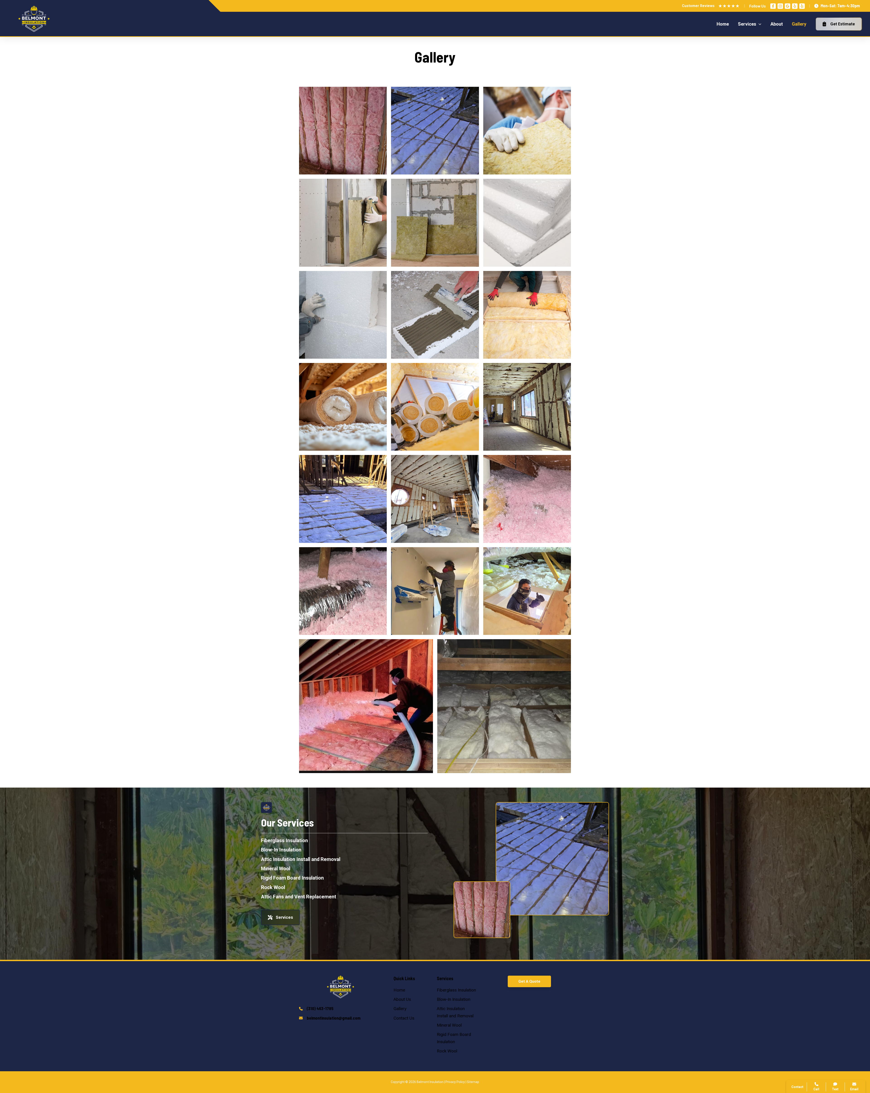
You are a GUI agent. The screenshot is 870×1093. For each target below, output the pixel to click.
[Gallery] (400, 1008)
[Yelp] (795, 6)
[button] (529, 981)
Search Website (813, 1037)
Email (854, 1089)
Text (835, 1089)
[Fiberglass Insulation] (284, 840)
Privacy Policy (455, 1082)
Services (284, 917)
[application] (758, 24)
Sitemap (473, 1082)
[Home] (399, 990)
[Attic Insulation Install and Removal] (300, 859)
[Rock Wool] (273, 887)
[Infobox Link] (340, 1009)
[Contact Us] (404, 1018)
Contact (805, 1026)
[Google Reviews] (787, 6)
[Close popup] (858, 987)
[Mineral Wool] (275, 868)
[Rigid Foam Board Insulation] (292, 877)
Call (802, 1015)
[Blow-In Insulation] (281, 849)
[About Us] (402, 999)
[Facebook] (773, 6)
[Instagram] (780, 6)
